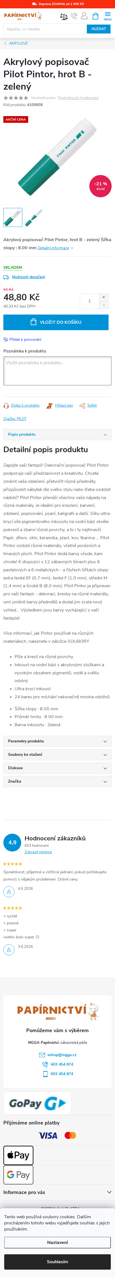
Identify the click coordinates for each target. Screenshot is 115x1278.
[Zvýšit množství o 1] (103, 297)
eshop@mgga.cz (61, 1055)
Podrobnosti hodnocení (78, 98)
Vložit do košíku (61, 322)
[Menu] (107, 15)
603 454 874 (62, 1064)
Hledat (99, 29)
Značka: (15, 418)
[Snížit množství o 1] (103, 305)
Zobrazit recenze (38, 852)
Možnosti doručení (28, 277)
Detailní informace (53, 248)
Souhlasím (57, 1262)
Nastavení (57, 1242)
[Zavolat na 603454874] (74, 16)
